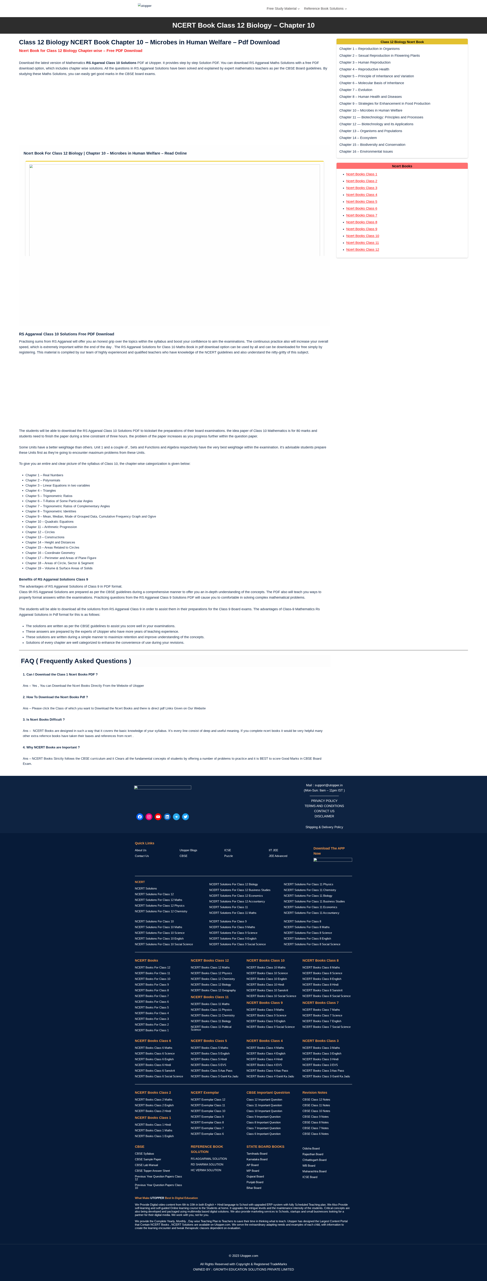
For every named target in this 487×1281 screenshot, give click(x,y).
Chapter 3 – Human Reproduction (365, 62)
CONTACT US (324, 811)
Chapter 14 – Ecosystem (358, 138)
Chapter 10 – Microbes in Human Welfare (370, 110)
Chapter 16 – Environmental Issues (366, 151)
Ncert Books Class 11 (362, 243)
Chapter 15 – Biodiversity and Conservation (372, 145)
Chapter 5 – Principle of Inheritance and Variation (376, 76)
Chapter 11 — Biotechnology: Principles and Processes (381, 117)
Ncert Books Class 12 (362, 249)
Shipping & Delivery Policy (324, 827)
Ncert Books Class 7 (361, 215)
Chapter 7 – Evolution (355, 90)
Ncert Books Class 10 (362, 236)
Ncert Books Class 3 (361, 188)
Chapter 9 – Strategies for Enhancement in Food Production (384, 103)
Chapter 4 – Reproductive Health (364, 69)
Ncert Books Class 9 (361, 229)
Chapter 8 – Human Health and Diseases (370, 97)
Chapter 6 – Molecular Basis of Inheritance (371, 83)
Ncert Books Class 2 (361, 181)
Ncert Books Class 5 (361, 201)
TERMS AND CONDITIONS (324, 806)
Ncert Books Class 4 (361, 195)
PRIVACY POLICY (324, 801)
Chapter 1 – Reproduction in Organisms (369, 49)
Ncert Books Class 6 (361, 208)
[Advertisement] (174, 111)
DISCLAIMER (324, 816)
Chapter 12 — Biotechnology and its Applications (376, 124)
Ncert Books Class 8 (361, 222)
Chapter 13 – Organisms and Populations (370, 131)
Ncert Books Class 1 (361, 174)
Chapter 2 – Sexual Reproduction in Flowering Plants (379, 55)
